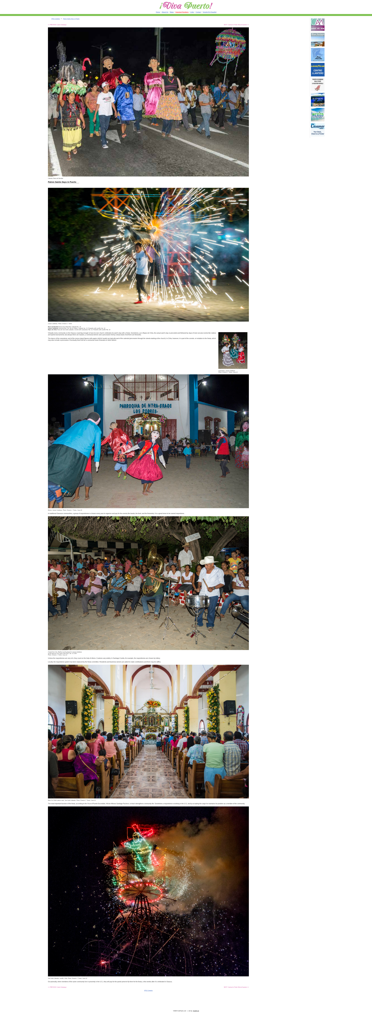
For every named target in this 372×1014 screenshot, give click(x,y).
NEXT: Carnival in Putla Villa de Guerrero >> (236, 24)
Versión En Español (209, 12)
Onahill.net (196, 1011)
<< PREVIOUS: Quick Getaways (57, 24)
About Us (165, 12)
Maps (172, 12)
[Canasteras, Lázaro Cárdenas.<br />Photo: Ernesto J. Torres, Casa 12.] (232, 368)
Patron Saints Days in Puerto (71, 19)
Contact (198, 12)
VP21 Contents (55, 19)
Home (158, 12)
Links (192, 12)
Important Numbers (182, 12)
